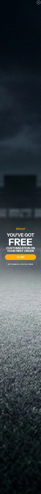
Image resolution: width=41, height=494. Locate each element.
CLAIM (20, 257)
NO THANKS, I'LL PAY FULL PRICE (20, 264)
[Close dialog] (38, 2)
